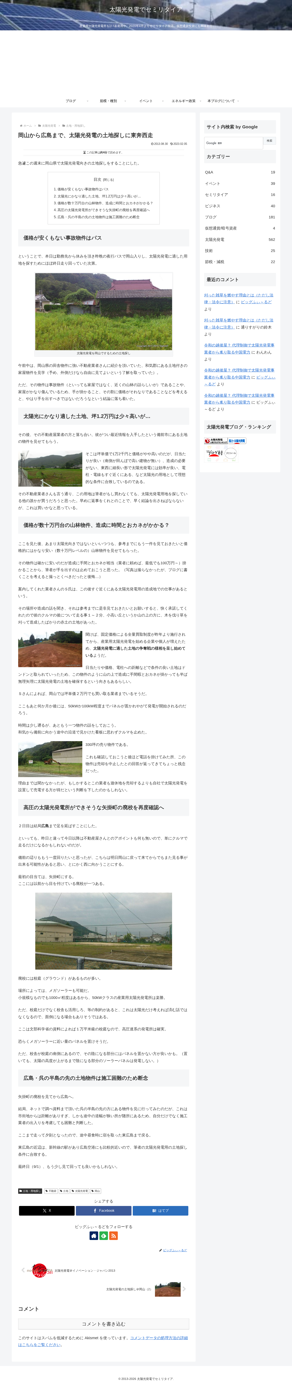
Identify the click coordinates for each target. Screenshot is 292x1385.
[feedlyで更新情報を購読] (103, 1235)
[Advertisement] (146, 62)
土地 (65, 1190)
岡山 (97, 1190)
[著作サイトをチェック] (94, 1235)
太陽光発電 (81, 1190)
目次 (97, 179)
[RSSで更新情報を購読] (113, 1235)
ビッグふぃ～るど (256, 302)
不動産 (52, 1190)
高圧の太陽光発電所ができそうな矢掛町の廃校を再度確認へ (104, 210)
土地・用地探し (32, 1190)
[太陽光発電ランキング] (216, 440)
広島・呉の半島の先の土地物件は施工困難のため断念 (99, 217)
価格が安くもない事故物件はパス (83, 189)
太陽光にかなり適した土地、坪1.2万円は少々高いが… (99, 196)
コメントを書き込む (104, 1324)
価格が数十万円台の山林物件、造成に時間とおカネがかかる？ (105, 203)
